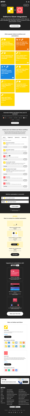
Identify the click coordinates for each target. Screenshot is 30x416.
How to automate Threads (22, 401)
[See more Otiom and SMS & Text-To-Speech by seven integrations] (7, 370)
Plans (1, 401)
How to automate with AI (22, 391)
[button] (28, 1)
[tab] (4, 137)
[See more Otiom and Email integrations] (14, 370)
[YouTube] (15, 412)
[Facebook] (9, 412)
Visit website (6, 334)
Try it (25, 159)
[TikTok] (19, 412)
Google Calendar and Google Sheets (12, 394)
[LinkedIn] (11, 412)
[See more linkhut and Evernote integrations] (22, 346)
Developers (6, 410)
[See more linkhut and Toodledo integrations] (22, 342)
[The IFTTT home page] (3, 2)
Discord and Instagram (10, 391)
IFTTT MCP (2, 395)
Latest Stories (21, 389)
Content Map (2, 398)
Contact (18, 410)
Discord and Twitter (9, 404)
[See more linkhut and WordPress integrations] (7, 346)
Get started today (15, 26)
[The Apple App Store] (12, 407)
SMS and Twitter (9, 398)
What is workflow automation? (23, 395)
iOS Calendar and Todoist (10, 401)
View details (5, 159)
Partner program (14, 410)
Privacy (21, 410)
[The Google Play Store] (17, 407)
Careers (10, 410)
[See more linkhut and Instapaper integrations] (14, 342)
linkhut (6, 17)
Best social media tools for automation (24, 404)
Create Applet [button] (15, 206)
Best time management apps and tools (24, 394)
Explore (2, 389)
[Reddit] (21, 412)
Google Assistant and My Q (10, 395)
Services (2, 391)
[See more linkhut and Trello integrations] (14, 346)
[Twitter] (17, 412)
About (24, 410)
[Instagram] (13, 412)
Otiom (13, 17)
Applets (2, 394)
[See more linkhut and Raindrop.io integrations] (7, 342)
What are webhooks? (21, 398)
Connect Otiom (8, 364)
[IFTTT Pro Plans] (9, 155)
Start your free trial (15, 313)
